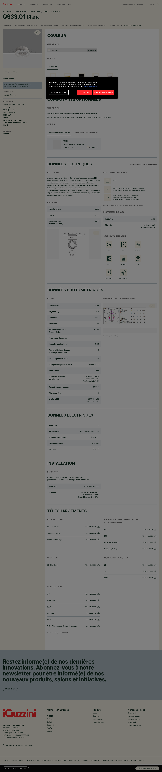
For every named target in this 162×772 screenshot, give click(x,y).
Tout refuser (84, 92)
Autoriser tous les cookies (103, 92)
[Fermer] (114, 79)
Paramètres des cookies (58, 92)
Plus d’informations (90, 86)
